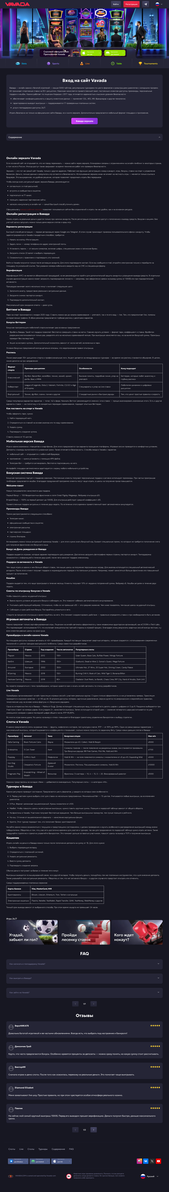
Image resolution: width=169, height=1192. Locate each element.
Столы (31, 1149)
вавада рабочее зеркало (31, 209)
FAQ (71, 1149)
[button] (166, 34)
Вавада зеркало (84, 121)
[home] (17, 4)
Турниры (43, 1149)
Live (21, 1149)
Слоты (11, 1149)
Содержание (58, 1149)
